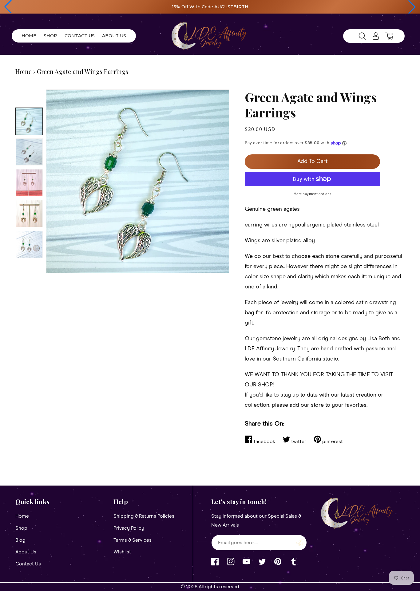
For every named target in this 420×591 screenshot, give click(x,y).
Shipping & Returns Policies (143, 516)
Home (23, 71)
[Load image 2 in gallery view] (29, 151)
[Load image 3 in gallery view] (29, 182)
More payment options (312, 193)
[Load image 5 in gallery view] (29, 244)
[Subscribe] (300, 543)
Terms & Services (132, 540)
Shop (21, 528)
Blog (20, 540)
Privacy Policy (128, 528)
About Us (25, 551)
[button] (8, 7)
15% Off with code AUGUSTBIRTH (210, 7)
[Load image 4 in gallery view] (29, 213)
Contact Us (28, 563)
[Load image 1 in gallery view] (29, 121)
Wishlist (122, 551)
